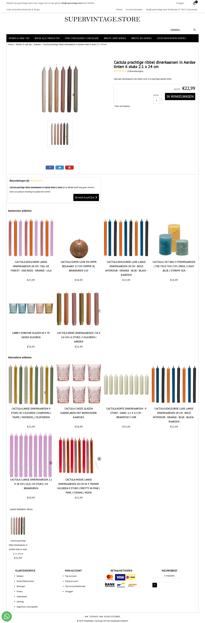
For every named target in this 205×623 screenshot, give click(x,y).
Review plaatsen (85, 197)
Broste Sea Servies (141, 38)
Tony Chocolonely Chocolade (82, 38)
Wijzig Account (71, 581)
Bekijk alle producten (47, 38)
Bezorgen (21, 586)
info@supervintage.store (72, 3)
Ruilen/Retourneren (25, 581)
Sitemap (20, 601)
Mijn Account (70, 576)
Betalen (20, 576)
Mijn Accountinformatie (75, 586)
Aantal (156, 95)
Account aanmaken (134, 9)
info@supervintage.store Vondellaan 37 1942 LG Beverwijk (171, 9)
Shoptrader (89, 620)
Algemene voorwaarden (27, 606)
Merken (119, 9)
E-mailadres (169, 575)
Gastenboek (22, 596)
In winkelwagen (180, 96)
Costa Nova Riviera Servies (171, 38)
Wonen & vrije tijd (19, 38)
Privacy (20, 591)
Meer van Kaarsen (122, 106)
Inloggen (180, 3)
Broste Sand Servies (115, 38)
